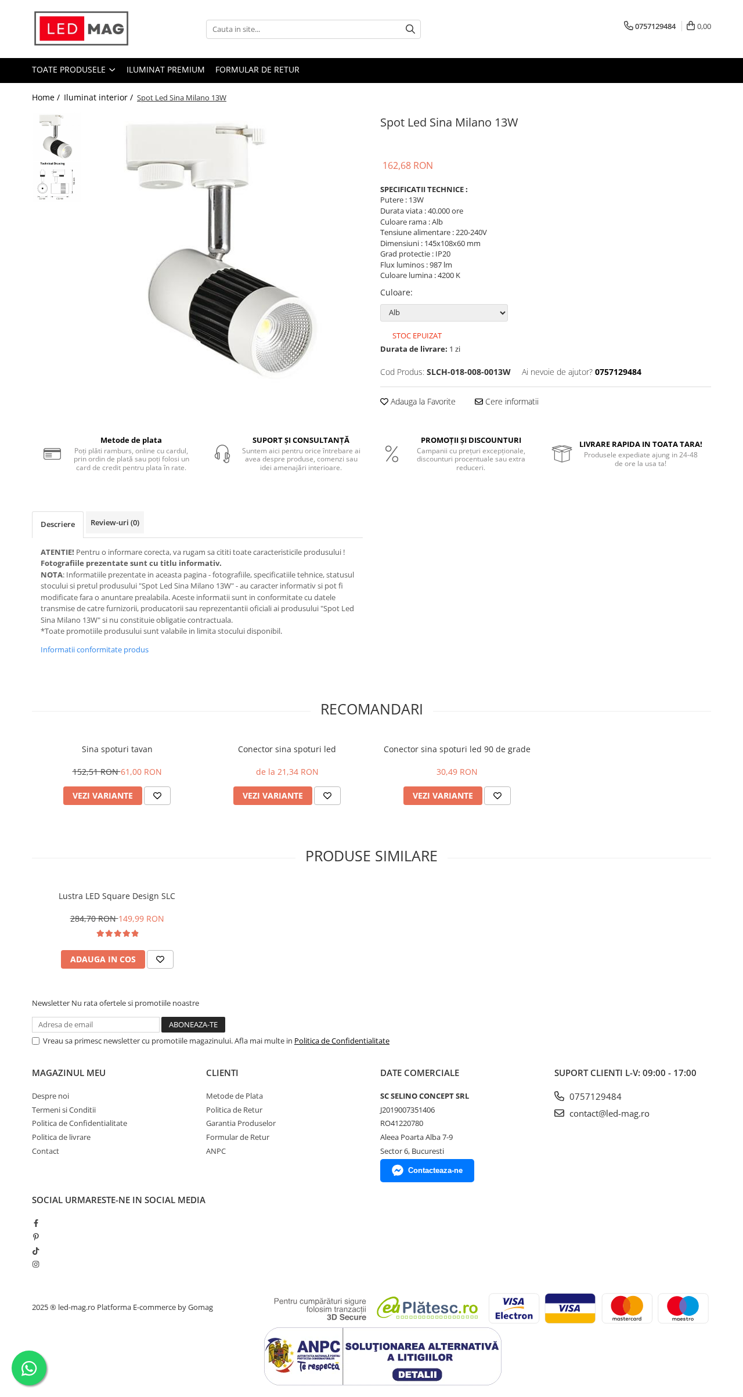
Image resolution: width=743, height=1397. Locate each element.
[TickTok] (35, 1251)
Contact (45, 1151)
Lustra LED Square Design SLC (117, 895)
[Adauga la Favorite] (157, 795)
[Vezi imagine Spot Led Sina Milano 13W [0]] (57, 137)
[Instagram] (35, 1264)
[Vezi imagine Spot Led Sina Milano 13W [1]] (57, 182)
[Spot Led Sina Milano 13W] (225, 250)
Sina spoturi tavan (117, 749)
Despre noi (50, 1096)
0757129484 (594, 1096)
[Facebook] (35, 1223)
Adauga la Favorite (422, 401)
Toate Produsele (70, 69)
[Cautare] (410, 29)
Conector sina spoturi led (287, 749)
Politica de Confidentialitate (341, 1040)
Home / (47, 97)
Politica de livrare (61, 1137)
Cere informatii (511, 401)
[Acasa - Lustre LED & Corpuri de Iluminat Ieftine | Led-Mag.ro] (90, 29)
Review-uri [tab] (115, 522)
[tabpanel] (225, 250)
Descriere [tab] (58, 524)
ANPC (216, 1151)
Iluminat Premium (166, 69)
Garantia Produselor (241, 1123)
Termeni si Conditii (64, 1109)
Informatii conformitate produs (95, 649)
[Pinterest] (35, 1237)
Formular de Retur (257, 69)
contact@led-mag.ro (608, 1113)
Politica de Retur (234, 1109)
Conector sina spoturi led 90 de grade (457, 749)
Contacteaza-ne (435, 1170)
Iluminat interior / (99, 97)
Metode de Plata (234, 1096)
